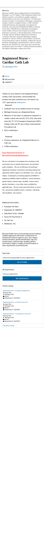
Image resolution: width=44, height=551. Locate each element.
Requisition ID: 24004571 (13, 210)
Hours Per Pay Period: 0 (13, 217)
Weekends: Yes (10, 224)
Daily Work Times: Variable (14, 213)
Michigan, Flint (11, 67)
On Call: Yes (8, 220)
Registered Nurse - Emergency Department (16, 290)
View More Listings (8, 325)
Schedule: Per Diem (11, 207)
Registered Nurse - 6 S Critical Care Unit (15, 302)
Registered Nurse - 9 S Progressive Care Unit (17, 314)
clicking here (21, 102)
